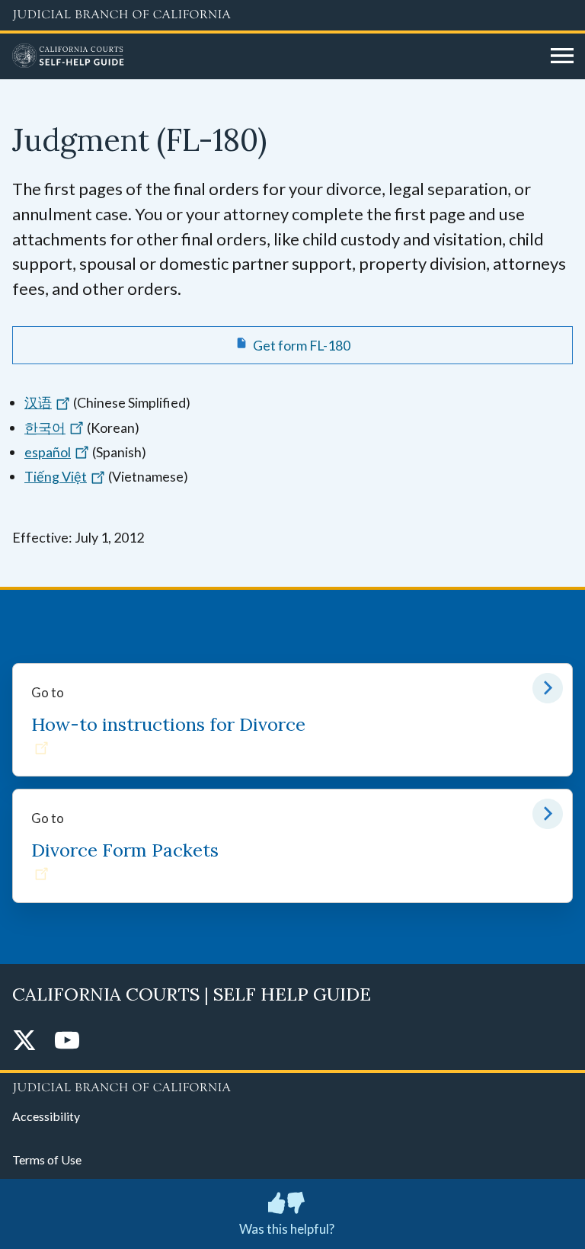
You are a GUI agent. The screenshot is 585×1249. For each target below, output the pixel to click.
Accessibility (46, 1116)
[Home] (275, 56)
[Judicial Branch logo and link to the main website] (292, 15)
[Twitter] (24, 1041)
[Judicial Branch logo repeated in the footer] (292, 1085)
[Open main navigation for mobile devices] (562, 56)
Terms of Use (47, 1159)
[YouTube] (67, 1041)
